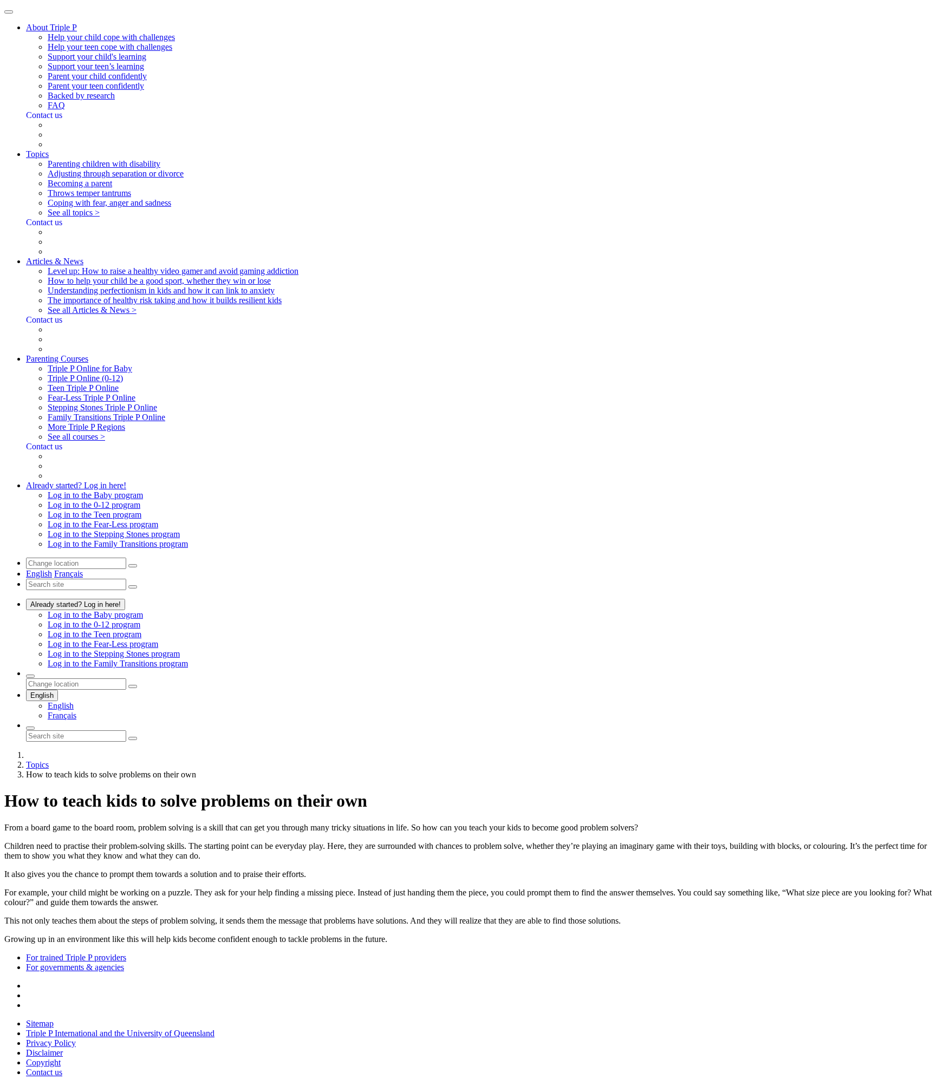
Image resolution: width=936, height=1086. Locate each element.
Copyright (43, 1062)
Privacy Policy (51, 1043)
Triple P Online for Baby (90, 368)
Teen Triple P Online (83, 387)
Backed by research (81, 95)
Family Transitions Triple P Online (106, 417)
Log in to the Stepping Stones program (114, 534)
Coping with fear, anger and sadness (109, 202)
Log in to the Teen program (94, 514)
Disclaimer (44, 1052)
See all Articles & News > (92, 310)
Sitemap (40, 1023)
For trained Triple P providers (76, 957)
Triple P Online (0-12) (85, 378)
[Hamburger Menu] (8, 12)
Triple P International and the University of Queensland (120, 1033)
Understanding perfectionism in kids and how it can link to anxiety (161, 290)
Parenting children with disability (104, 163)
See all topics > (74, 212)
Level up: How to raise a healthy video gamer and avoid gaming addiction (173, 271)
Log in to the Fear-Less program (103, 524)
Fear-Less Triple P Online (91, 397)
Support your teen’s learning (96, 66)
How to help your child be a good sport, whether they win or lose (159, 280)
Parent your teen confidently (96, 85)
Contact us (44, 1072)
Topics (37, 764)
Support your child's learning (97, 56)
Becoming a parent (80, 183)
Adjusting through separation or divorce (116, 173)
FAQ (56, 105)
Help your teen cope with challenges (110, 46)
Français (68, 573)
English (39, 573)
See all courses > (76, 436)
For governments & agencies (75, 967)
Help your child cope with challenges (111, 37)
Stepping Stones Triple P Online (102, 407)
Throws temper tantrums (89, 193)
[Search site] (30, 728)
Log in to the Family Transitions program (118, 543)
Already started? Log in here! (75, 604)
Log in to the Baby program (95, 495)
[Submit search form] (132, 738)
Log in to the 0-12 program (94, 504)
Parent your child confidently (97, 76)
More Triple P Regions (86, 426)
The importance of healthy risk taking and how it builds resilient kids (165, 300)
